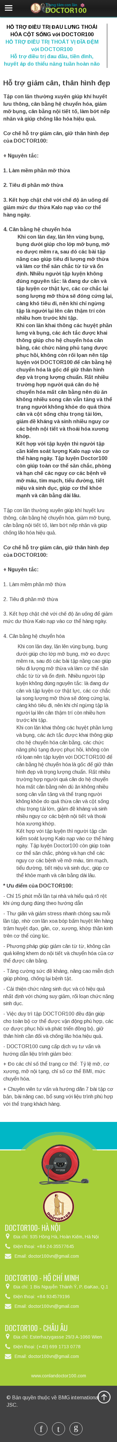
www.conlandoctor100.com (58, 1375)
